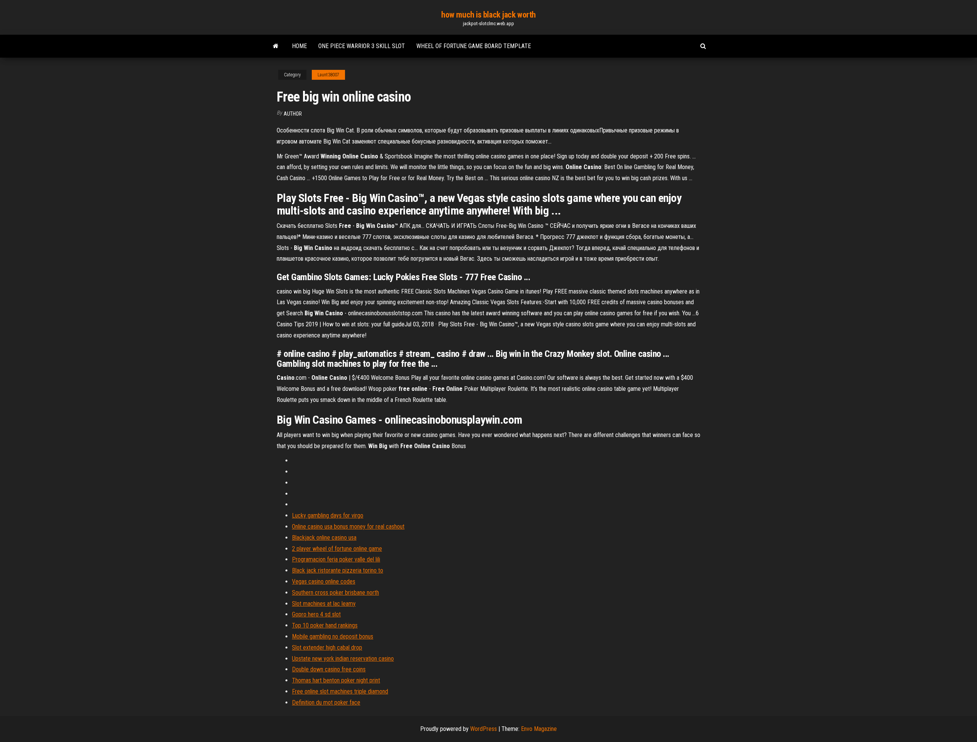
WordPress (483, 728)
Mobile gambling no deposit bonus (332, 636)
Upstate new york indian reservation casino (343, 658)
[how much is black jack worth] (275, 46)
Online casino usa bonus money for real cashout (348, 526)
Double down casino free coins (329, 669)
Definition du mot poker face (326, 702)
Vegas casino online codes (323, 581)
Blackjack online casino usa (324, 537)
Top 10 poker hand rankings (325, 625)
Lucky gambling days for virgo (327, 515)
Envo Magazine (539, 728)
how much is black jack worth (488, 14)
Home (299, 46)
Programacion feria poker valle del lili (336, 559)
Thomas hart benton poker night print (336, 680)
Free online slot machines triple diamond (340, 691)
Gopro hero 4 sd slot (316, 614)
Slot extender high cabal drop (327, 647)
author (293, 114)
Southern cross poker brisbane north (335, 592)
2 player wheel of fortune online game (337, 548)
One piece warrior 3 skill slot (361, 46)
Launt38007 (328, 74)
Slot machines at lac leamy (324, 603)
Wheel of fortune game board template (473, 46)
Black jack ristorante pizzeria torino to (337, 570)
